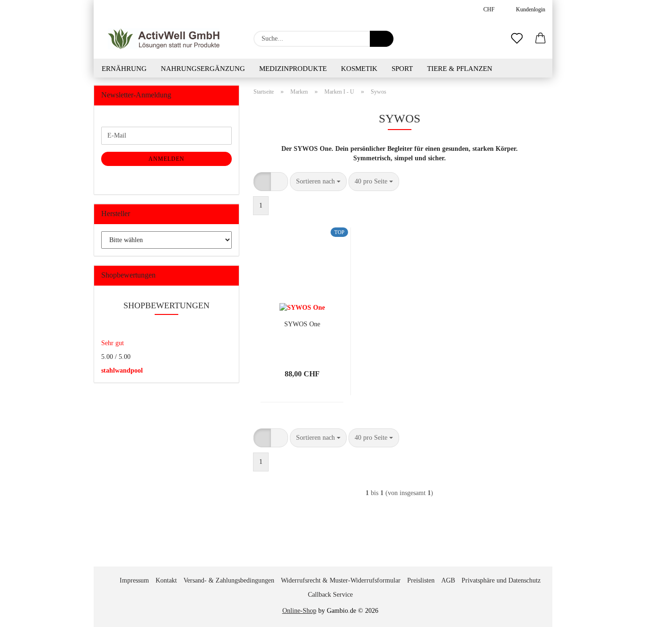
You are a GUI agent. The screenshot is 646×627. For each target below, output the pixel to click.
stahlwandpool (122, 370)
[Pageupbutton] (620, 612)
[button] (540, 39)
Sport (402, 68)
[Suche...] (381, 39)
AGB (448, 580)
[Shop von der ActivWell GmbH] (164, 39)
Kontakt (166, 580)
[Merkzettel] (517, 39)
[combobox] (318, 181)
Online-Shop (299, 610)
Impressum (134, 580)
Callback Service (330, 594)
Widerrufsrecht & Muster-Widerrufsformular (341, 580)
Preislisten (421, 580)
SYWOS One (302, 324)
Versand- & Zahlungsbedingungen (228, 580)
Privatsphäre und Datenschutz (501, 580)
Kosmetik (359, 68)
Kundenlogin (529, 9)
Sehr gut (112, 343)
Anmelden (166, 159)
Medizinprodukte (293, 68)
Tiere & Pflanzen (459, 68)
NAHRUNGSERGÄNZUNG (203, 68)
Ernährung (124, 68)
